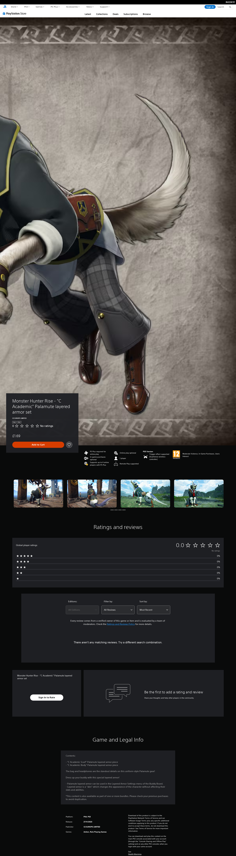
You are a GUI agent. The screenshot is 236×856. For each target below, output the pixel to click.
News (89, 6)
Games (39, 6)
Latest (88, 14)
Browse (147, 14)
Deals (115, 14)
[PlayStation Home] (5, 6)
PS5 (26, 6)
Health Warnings (135, 854)
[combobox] (82, 610)
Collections (102, 14)
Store (13, 6)
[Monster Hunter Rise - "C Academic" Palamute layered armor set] (38, 494)
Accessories (72, 6)
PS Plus (54, 6)
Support (104, 6)
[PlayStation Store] (15, 13)
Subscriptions (131, 14)
